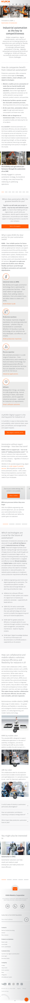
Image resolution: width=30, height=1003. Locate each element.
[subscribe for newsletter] (26, 920)
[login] (19, 4)
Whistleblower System (7, 977)
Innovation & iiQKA (7, 20)
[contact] (13, 4)
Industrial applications (10, 374)
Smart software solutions (11, 404)
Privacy (24, 988)
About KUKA (4, 968)
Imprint (19, 988)
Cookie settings (5, 991)
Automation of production (9, 23)
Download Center (6, 958)
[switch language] (16, 4)
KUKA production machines (12, 339)
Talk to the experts (15, 226)
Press (3, 972)
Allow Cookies (13, 496)
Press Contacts (5, 935)
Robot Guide (4, 942)
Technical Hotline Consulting (8, 930)
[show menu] (26, 4)
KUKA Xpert (4, 956)
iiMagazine (4, 974)
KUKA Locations (5, 970)
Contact (3, 932)
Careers (3, 965)
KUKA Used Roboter (6, 946)
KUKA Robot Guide (9, 304)
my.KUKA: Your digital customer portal (10, 953)
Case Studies (4, 944)
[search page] (9, 4)
